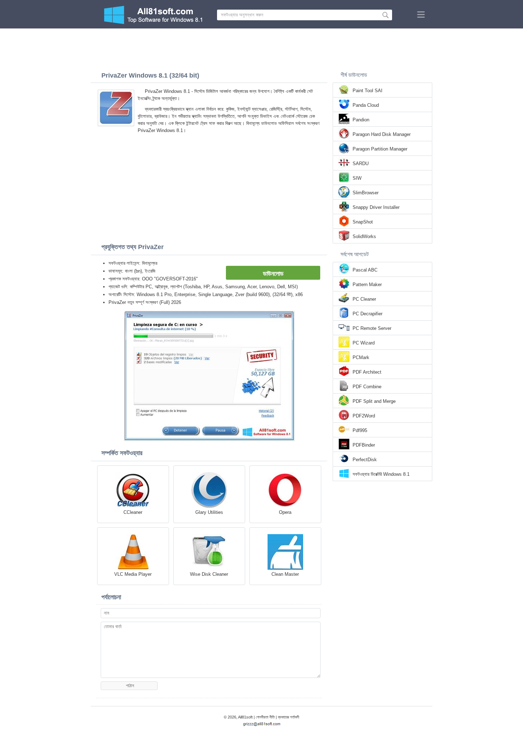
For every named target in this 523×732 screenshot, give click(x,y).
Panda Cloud (366, 105)
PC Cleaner (364, 299)
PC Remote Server (372, 328)
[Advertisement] (261, 48)
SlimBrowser (366, 192)
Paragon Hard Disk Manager (382, 134)
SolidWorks (364, 236)
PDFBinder (364, 445)
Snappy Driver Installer (376, 207)
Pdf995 (360, 430)
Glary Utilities (209, 512)
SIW (357, 178)
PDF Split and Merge (374, 401)
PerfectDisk (365, 459)
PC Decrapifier (367, 313)
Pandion (361, 119)
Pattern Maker (367, 284)
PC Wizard (364, 343)
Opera (285, 512)
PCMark (361, 357)
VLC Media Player (133, 574)
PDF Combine (367, 386)
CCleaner (132, 512)
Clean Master (285, 574)
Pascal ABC (365, 270)
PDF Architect (367, 372)
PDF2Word (364, 415)
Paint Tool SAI (367, 90)
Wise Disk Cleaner (209, 574)
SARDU (361, 163)
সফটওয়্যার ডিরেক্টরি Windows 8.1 (381, 474)
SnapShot (363, 222)
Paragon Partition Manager (380, 149)
